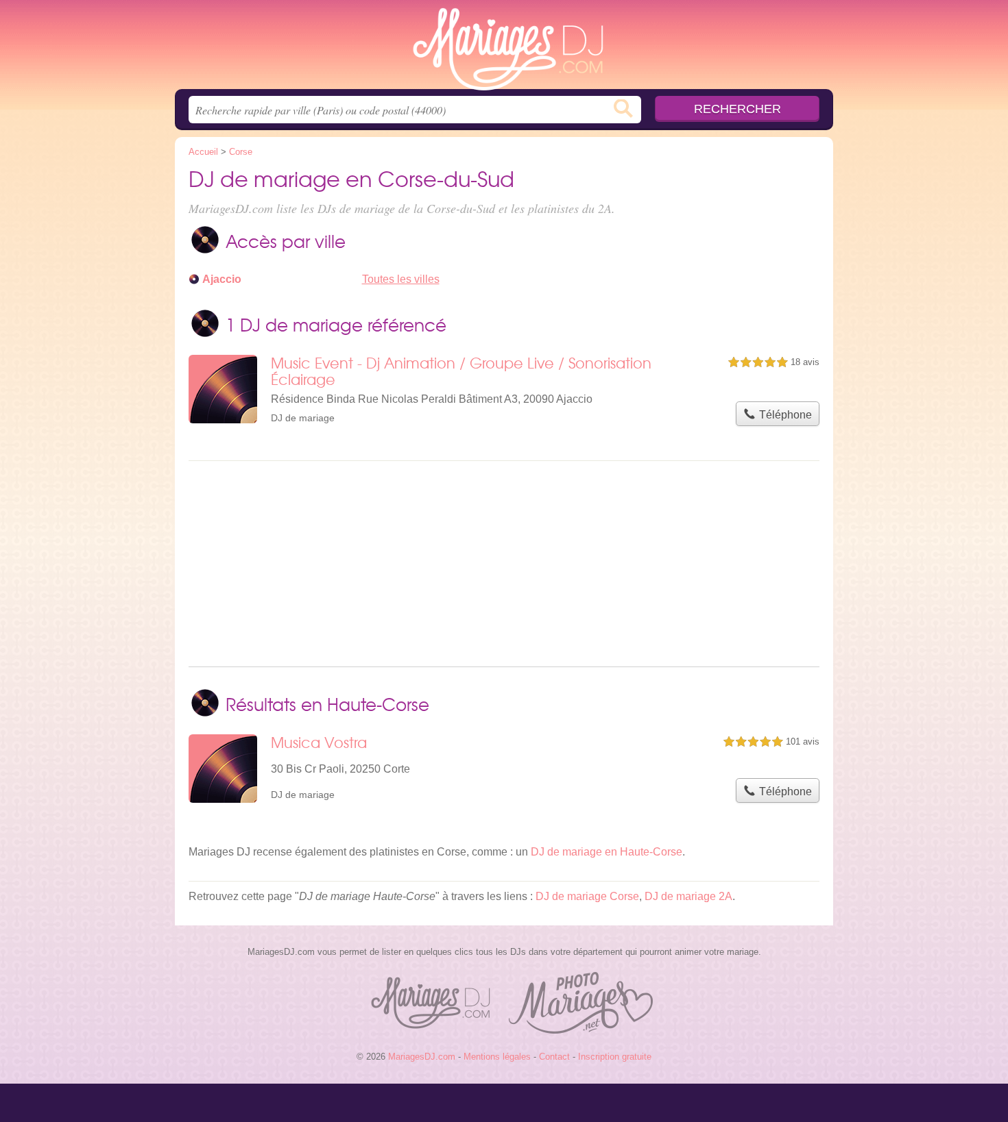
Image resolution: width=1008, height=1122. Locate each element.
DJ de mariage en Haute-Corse (606, 852)
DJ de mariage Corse (587, 896)
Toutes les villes (401, 279)
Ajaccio (221, 279)
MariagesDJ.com (504, 48)
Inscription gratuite (614, 1056)
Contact (554, 1056)
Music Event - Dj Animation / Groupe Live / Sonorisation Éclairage (461, 371)
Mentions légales (497, 1056)
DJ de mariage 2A (688, 896)
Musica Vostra (319, 742)
